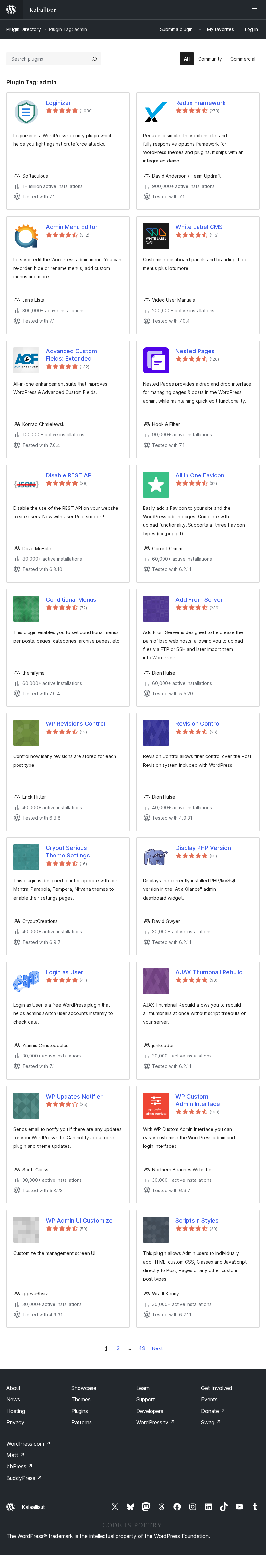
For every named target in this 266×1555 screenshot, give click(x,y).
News (13, 1399)
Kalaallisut (33, 1507)
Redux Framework (200, 102)
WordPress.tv (155, 1422)
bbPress (19, 1466)
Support (145, 1399)
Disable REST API (69, 475)
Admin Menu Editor (72, 226)
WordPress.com (28, 1443)
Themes (81, 1399)
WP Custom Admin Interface (197, 1100)
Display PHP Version (203, 848)
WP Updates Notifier (74, 1096)
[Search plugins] (94, 58)
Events (209, 1399)
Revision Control (198, 723)
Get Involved (216, 1388)
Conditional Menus (71, 599)
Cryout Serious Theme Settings (68, 852)
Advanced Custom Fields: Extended (71, 355)
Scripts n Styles (197, 1220)
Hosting (15, 1411)
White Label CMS (199, 226)
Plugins (79, 1411)
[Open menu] (255, 9)
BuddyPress (24, 1478)
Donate (213, 1411)
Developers (149, 1411)
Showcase (83, 1388)
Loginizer (58, 102)
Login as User (64, 972)
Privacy (15, 1422)
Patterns (81, 1422)
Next (157, 1348)
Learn (143, 1388)
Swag (211, 1422)
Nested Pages (195, 351)
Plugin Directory (23, 29)
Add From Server (199, 599)
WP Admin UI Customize (79, 1220)
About (13, 1388)
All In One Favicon (199, 475)
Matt (15, 1455)
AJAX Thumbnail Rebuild (209, 972)
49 (142, 1348)
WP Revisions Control (75, 723)
